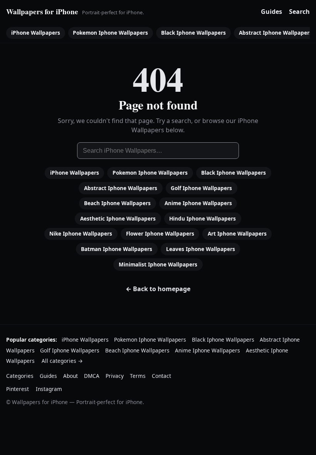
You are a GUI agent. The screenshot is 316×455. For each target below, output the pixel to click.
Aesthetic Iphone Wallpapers (118, 218)
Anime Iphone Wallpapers (198, 203)
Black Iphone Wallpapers (193, 32)
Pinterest (17, 389)
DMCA (91, 375)
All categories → (62, 360)
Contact (161, 375)
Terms (138, 375)
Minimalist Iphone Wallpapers (158, 264)
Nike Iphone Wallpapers (80, 233)
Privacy (115, 375)
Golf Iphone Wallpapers (201, 188)
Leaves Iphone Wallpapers (200, 249)
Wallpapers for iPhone (42, 11)
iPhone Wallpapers (35, 32)
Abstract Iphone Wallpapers (120, 188)
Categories (20, 375)
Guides (271, 11)
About (70, 375)
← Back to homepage (158, 289)
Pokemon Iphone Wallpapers (110, 32)
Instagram (49, 389)
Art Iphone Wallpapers (237, 233)
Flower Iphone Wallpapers (160, 233)
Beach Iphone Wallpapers (117, 203)
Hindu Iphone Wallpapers (202, 218)
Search (299, 11)
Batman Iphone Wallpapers (116, 249)
